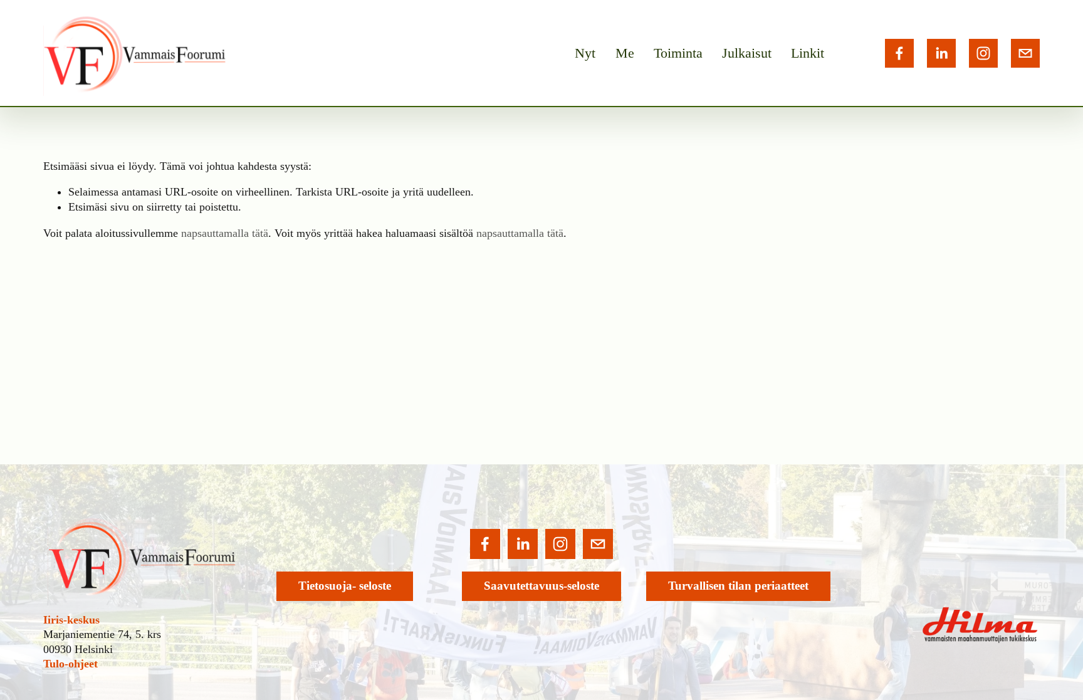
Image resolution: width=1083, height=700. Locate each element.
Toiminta (678, 53)
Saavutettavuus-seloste (541, 585)
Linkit (807, 53)
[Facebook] (899, 53)
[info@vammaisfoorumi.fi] (1025, 53)
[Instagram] (983, 53)
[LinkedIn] (941, 53)
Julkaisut (747, 53)
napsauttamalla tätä (224, 233)
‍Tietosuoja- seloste (344, 585)
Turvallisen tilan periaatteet (738, 585)
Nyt (585, 53)
